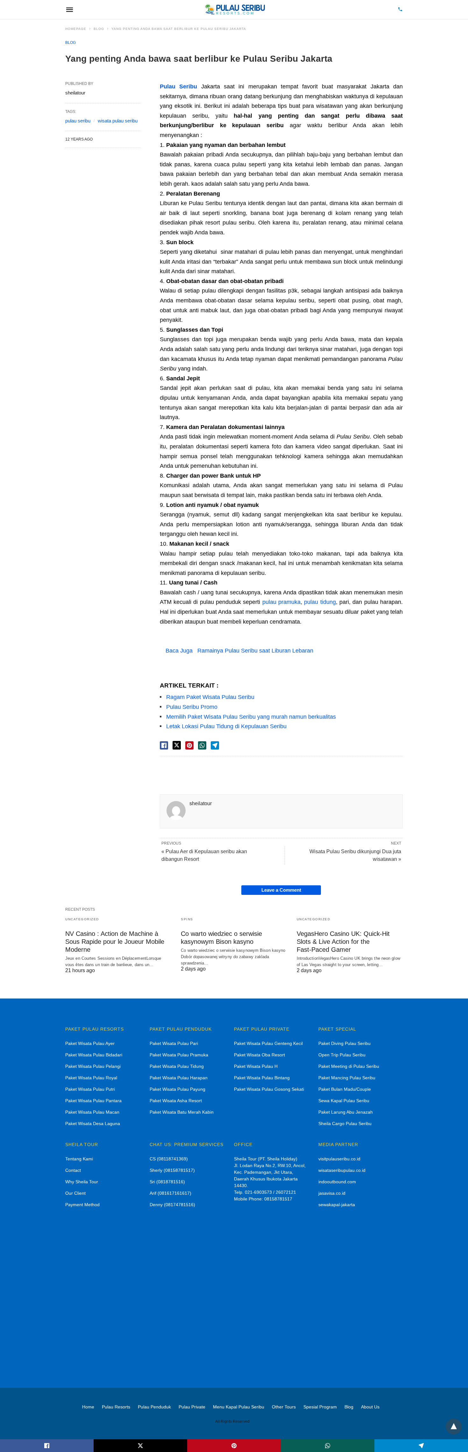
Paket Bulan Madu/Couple (344, 1089)
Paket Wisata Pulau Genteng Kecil (268, 1043)
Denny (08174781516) (172, 1204)
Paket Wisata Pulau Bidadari (93, 1054)
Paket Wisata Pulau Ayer (90, 1043)
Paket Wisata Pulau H (256, 1066)
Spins (187, 919)
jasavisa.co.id (331, 1193)
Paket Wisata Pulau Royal (91, 1077)
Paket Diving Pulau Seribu (344, 1043)
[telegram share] (215, 745)
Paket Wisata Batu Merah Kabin (182, 1112)
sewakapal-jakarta (336, 1204)
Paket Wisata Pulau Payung (177, 1089)
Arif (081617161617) (170, 1193)
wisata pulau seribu (118, 120)
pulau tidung (320, 602)
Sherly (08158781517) (172, 1170)
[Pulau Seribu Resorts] (234, 9)
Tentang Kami (79, 1158)
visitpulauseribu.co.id (339, 1158)
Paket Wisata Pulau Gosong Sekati (269, 1089)
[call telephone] (400, 9)
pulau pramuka (281, 602)
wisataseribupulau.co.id (341, 1170)
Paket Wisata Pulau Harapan (179, 1077)
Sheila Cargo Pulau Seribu (345, 1123)
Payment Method (82, 1204)
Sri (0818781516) (167, 1181)
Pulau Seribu (178, 86)
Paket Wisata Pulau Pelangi (93, 1066)
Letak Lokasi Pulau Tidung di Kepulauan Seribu (226, 726)
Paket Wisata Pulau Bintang (262, 1077)
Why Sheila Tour (81, 1181)
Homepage (75, 29)
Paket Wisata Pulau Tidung (177, 1066)
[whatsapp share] (202, 745)
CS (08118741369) (169, 1158)
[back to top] (454, 1427)
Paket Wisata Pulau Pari (174, 1043)
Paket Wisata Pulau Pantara (93, 1100)
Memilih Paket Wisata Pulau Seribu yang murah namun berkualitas (251, 717)
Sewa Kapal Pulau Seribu (343, 1100)
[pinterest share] (189, 745)
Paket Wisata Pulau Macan (92, 1112)
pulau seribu (77, 120)
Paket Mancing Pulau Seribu (346, 1077)
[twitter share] (177, 745)
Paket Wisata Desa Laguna (92, 1123)
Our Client (75, 1193)
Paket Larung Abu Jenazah (345, 1112)
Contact (73, 1170)
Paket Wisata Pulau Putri (90, 1089)
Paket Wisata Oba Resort (259, 1054)
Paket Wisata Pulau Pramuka (179, 1054)
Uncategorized (82, 919)
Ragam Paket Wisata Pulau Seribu (210, 697)
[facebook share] (164, 745)
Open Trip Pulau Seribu (341, 1054)
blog (99, 29)
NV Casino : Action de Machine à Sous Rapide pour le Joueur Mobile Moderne (114, 941)
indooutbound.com (337, 1181)
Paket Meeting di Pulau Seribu (348, 1066)
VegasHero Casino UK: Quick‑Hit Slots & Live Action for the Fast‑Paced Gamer (343, 941)
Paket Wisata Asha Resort (176, 1100)
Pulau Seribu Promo (191, 707)
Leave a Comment (281, 890)
